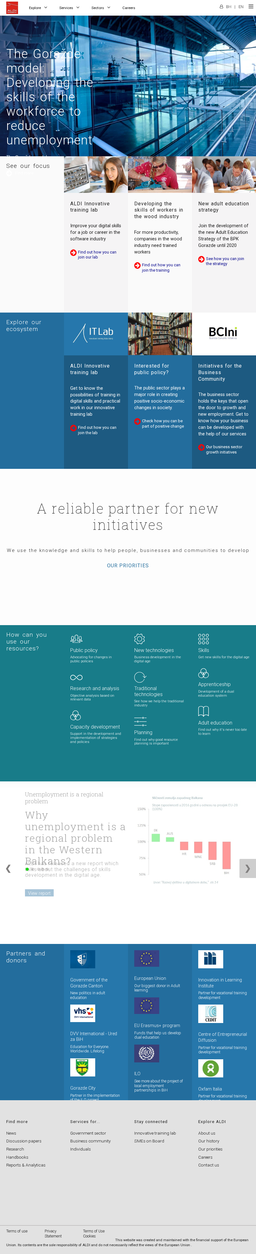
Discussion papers (24, 1140)
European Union (150, 978)
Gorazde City (83, 1088)
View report (39, 893)
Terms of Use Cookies (94, 1233)
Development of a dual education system (216, 694)
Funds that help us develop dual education (157, 1035)
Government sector (88, 1133)
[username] (221, 4)
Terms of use (16, 1231)
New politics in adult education (87, 995)
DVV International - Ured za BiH (93, 1036)
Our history (208, 1140)
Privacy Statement (53, 1233)
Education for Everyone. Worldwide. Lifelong (89, 1049)
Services (66, 8)
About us (206, 1133)
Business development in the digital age (157, 659)
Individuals (80, 1148)
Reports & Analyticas (26, 1164)
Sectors (97, 8)
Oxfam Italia (210, 1089)
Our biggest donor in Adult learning (157, 988)
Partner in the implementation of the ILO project (95, 1097)
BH (228, 6)
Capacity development (95, 727)
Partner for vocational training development (222, 995)
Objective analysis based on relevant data (92, 698)
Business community (90, 1140)
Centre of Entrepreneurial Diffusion (222, 1037)
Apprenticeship (214, 684)
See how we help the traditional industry (159, 703)
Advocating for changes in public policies (91, 659)
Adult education (215, 723)
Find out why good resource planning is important (156, 742)
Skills (203, 650)
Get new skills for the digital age (223, 657)
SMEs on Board (149, 1140)
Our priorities (128, 566)
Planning (143, 732)
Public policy (84, 650)
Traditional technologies (148, 691)
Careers (128, 8)
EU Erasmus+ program (157, 1025)
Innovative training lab (155, 1133)
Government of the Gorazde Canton (88, 983)
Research (15, 1148)
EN (241, 6)
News (11, 1133)
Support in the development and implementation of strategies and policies (95, 738)
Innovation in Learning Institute (220, 983)
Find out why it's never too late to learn (222, 732)
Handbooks (17, 1157)
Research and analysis (94, 688)
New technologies (154, 650)
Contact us (208, 1164)
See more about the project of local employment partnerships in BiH (158, 1085)
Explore (35, 8)
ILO (137, 1073)
